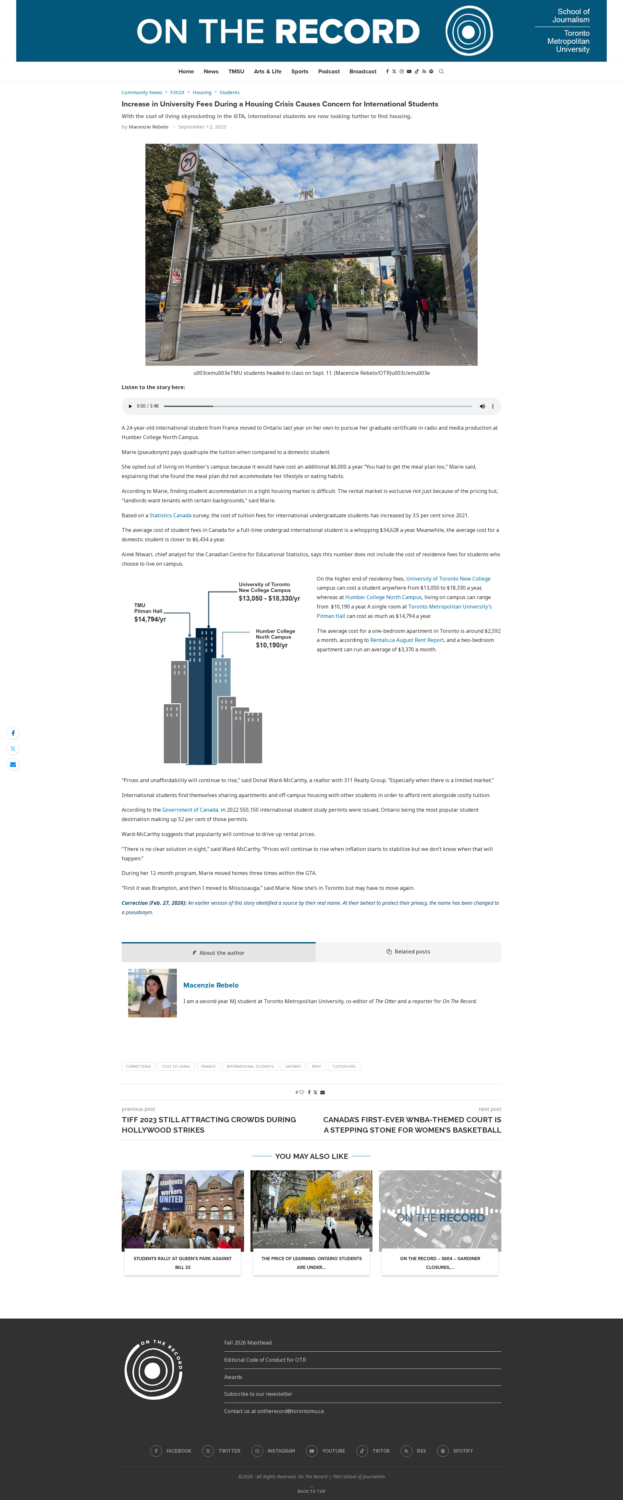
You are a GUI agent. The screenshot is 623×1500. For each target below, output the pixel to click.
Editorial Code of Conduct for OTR (265, 1359)
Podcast (329, 71)
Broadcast (362, 71)
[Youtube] (409, 71)
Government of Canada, (190, 809)
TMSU (236, 71)
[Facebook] (387, 71)
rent (316, 1066)
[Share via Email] (12, 764)
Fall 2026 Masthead (248, 1342)
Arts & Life (268, 71)
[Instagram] (402, 71)
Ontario (293, 1066)
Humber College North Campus (383, 597)
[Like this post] (301, 1092)
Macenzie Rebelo (148, 126)
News (211, 71)
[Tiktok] (417, 71)
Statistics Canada (170, 515)
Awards (233, 1377)
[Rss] (424, 71)
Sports (300, 71)
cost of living (176, 1066)
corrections (138, 1066)
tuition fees (344, 1066)
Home (186, 71)
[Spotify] (431, 71)
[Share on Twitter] (12, 748)
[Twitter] (394, 71)
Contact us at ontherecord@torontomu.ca (274, 1411)
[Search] (441, 71)
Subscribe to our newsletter (258, 1393)
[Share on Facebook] (12, 733)
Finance (208, 1066)
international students (250, 1066)
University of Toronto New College (448, 578)
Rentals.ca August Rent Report (407, 640)
